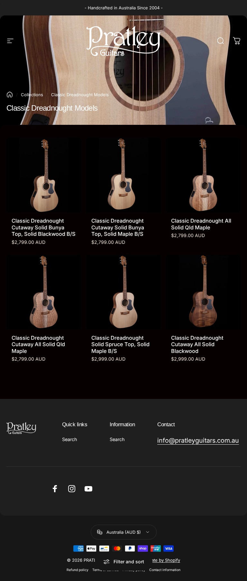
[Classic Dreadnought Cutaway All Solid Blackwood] (203, 292)
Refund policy (77, 570)
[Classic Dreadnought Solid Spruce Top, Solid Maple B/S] (123, 292)
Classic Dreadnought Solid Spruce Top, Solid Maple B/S (120, 344)
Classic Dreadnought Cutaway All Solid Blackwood (197, 344)
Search (69, 439)
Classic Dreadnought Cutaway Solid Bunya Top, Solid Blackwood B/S (44, 227)
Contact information (164, 570)
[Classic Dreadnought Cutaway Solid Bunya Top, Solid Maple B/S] (123, 175)
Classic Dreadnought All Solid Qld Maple (201, 224)
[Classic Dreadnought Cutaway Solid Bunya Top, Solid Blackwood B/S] (43, 175)
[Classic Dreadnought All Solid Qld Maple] (203, 175)
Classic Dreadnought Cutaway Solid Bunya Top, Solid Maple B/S (117, 227)
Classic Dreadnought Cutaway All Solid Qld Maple (38, 344)
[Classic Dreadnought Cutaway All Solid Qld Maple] (43, 292)
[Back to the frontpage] (9, 94)
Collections (32, 94)
